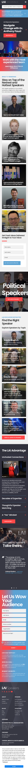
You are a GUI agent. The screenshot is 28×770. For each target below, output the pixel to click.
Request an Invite (8, 671)
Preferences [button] (5, 762)
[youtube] (12, 691)
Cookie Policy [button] (15, 758)
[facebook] (2, 691)
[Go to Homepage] (10, 2)
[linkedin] (6, 691)
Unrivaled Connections (13, 457)
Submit (13, 648)
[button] (11, 54)
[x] (4, 691)
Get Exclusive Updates (11, 263)
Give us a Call (7, 662)
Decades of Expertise (12, 498)
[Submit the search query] (24, 6)
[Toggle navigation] (25, 2)
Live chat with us (8, 653)
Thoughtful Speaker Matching (11, 506)
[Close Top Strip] (25, 13)
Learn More (9, 66)
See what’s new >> (18, 15)
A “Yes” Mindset (9, 515)
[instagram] (9, 691)
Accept (14, 766)
